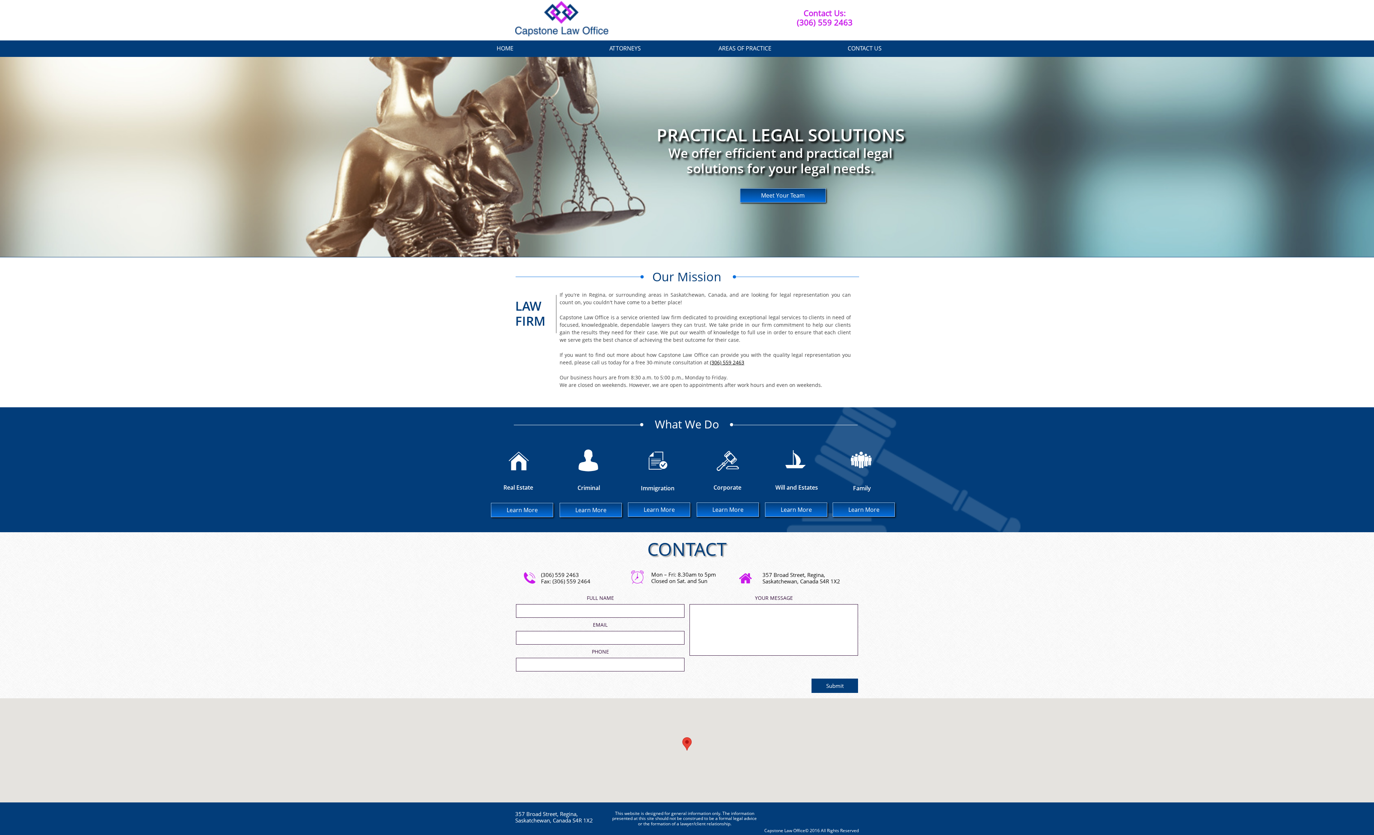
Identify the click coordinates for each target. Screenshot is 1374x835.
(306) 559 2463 (727, 362)
